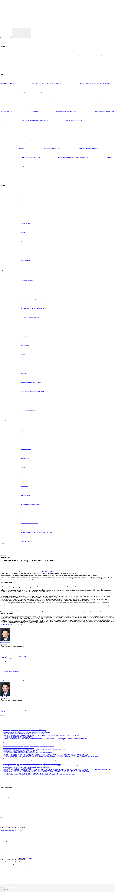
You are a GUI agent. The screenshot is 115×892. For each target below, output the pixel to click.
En (23, 176)
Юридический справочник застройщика (12, 671)
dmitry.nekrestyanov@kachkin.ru (6, 658)
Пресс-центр (3, 129)
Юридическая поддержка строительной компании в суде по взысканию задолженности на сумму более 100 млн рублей (27, 767)
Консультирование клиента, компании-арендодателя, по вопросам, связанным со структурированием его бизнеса (26, 728)
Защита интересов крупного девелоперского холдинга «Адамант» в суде (18, 761)
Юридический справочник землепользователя (13, 680)
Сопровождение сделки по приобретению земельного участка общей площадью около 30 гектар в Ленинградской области (28, 752)
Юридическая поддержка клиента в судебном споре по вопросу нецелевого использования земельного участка (25, 731)
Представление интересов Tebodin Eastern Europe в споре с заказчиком (17, 768)
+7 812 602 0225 (3, 657)
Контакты (2, 543)
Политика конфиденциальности (25, 858)
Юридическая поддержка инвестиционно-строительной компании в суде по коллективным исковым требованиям (26, 732)
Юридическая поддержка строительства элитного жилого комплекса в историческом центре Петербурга (24, 762)
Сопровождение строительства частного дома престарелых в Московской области (20, 737)
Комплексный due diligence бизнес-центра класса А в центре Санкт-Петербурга (19, 751)
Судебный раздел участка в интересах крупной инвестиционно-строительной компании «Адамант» (23, 733)
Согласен (5, 889)
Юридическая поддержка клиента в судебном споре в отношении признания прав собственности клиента (24, 730)
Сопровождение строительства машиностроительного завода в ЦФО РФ (18, 736)
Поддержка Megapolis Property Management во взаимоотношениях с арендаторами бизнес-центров (23, 743)
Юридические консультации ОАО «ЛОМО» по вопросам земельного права (18, 748)
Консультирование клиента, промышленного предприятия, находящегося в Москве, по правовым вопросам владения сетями (28, 746)
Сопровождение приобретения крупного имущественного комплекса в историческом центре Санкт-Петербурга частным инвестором (30, 773)
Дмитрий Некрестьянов (5, 642)
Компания (2, 46)
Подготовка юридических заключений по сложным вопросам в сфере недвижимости (20, 750)
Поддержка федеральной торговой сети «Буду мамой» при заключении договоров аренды (21, 742)
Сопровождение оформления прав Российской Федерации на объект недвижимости (20, 757)
